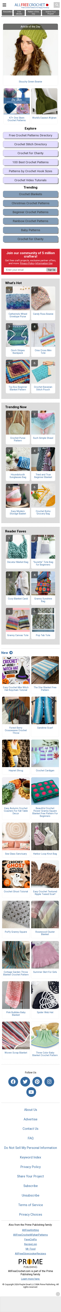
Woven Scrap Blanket (16, 1053)
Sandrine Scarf (45, 728)
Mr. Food (30, 1248)
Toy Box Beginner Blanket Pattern (18, 388)
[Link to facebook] (13, 1082)
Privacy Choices (30, 1214)
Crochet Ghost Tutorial (16, 891)
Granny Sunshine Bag (43, 600)
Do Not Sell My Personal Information (30, 1148)
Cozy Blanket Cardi (18, 599)
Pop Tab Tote (43, 635)
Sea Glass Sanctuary (16, 854)
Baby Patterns (30, 230)
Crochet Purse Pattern (17, 439)
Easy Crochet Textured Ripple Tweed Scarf (45, 893)
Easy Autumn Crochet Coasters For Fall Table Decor (16, 811)
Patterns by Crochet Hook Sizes (30, 171)
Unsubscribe (30, 1195)
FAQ (31, 1138)
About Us (30, 1110)
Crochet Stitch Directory (30, 144)
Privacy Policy (27, 263)
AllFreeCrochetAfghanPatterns (30, 1234)
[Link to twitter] (25, 1082)
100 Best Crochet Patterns (30, 162)
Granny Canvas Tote (17, 635)
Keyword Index (30, 1157)
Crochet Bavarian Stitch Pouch (43, 388)
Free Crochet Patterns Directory (30, 135)
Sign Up (51, 270)
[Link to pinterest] (37, 1082)
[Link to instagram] (49, 1082)
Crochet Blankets (30, 194)
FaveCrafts (30, 1239)
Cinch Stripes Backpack (18, 351)
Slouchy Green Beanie (30, 82)
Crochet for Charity (30, 153)
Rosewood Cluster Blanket (45, 933)
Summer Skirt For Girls (45, 972)
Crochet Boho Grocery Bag (43, 512)
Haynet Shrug (16, 770)
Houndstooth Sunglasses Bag (18, 476)
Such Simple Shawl (43, 438)
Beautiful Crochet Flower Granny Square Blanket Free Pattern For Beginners (45, 812)
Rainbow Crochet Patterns (30, 221)
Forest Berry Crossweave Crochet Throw (16, 730)
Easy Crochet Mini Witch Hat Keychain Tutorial (16, 688)
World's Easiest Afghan (44, 118)
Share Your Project (30, 1176)
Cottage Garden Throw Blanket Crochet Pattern (16, 973)
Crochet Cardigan (45, 770)
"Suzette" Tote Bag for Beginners (43, 563)
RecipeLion (30, 1244)
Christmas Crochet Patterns (30, 203)
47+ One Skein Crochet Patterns (17, 119)
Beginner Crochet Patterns (30, 212)
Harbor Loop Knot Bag (45, 854)
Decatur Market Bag (17, 562)
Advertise (30, 1119)
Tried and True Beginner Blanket (43, 476)
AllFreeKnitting (30, 1230)
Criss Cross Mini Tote (43, 351)
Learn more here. (30, 1278)
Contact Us (30, 1129)
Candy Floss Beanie (43, 314)
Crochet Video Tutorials (30, 180)
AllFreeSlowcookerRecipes (30, 1253)
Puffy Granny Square (16, 932)
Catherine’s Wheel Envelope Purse (18, 315)
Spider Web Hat (45, 1012)
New (4, 653)
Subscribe (30, 1186)
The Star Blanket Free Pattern (45, 688)
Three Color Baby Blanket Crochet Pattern (45, 1054)
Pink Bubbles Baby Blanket (16, 1013)
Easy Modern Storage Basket (18, 512)
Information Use (44, 263)
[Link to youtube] (31, 1092)
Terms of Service (30, 1205)
